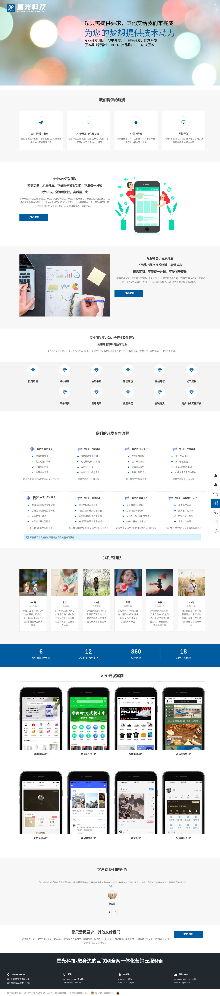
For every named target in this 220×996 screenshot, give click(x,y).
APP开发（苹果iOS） (88, 133)
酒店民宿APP (183, 754)
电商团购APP (41, 754)
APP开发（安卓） (41, 133)
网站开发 (183, 133)
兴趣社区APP (183, 838)
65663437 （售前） (126, 979)
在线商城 (160, 381)
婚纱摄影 (65, 381)
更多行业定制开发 (191, 403)
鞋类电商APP (136, 754)
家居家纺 (128, 381)
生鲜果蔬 (96, 381)
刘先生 (112, 903)
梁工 (65, 602)
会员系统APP (41, 838)
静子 (160, 602)
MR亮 (33, 602)
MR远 (96, 602)
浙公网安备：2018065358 (103, 993)
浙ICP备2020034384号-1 (78, 993)
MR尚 (191, 602)
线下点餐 (191, 381)
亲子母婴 (65, 403)
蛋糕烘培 (128, 403)
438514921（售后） (126, 983)
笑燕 (128, 602)
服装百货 (160, 403)
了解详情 (34, 217)
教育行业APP (88, 754)
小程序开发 (136, 133)
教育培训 (33, 381)
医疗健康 (96, 403)
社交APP (136, 838)
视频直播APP (88, 838)
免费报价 (188, 934)
